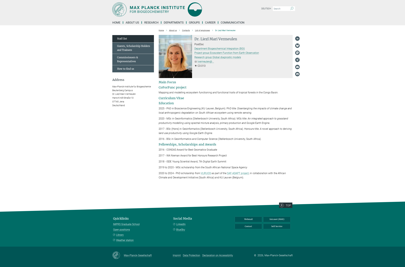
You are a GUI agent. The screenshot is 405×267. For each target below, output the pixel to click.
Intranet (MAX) (277, 219)
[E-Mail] (297, 67)
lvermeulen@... (206, 61)
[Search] (292, 8)
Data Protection (191, 255)
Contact (248, 226)
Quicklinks (121, 218)
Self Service (276, 226)
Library (120, 234)
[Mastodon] (297, 52)
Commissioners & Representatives (127, 59)
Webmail (248, 219)
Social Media (182, 218)
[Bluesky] (297, 45)
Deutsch (266, 8)
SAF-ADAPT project (238, 173)
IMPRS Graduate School (126, 224)
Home (116, 22)
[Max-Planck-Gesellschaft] (118, 255)
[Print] (297, 74)
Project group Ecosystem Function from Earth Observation (226, 52)
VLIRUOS (206, 173)
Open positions (121, 229)
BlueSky (180, 229)
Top (288, 205)
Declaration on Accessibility (217, 255)
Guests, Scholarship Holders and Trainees (133, 48)
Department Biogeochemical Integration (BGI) (219, 48)
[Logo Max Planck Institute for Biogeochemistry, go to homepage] (171, 9)
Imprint (177, 255)
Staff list (122, 38)
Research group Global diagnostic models (217, 57)
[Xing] (297, 60)
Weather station (125, 240)
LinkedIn (181, 224)
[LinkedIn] (297, 38)
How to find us (125, 68)
